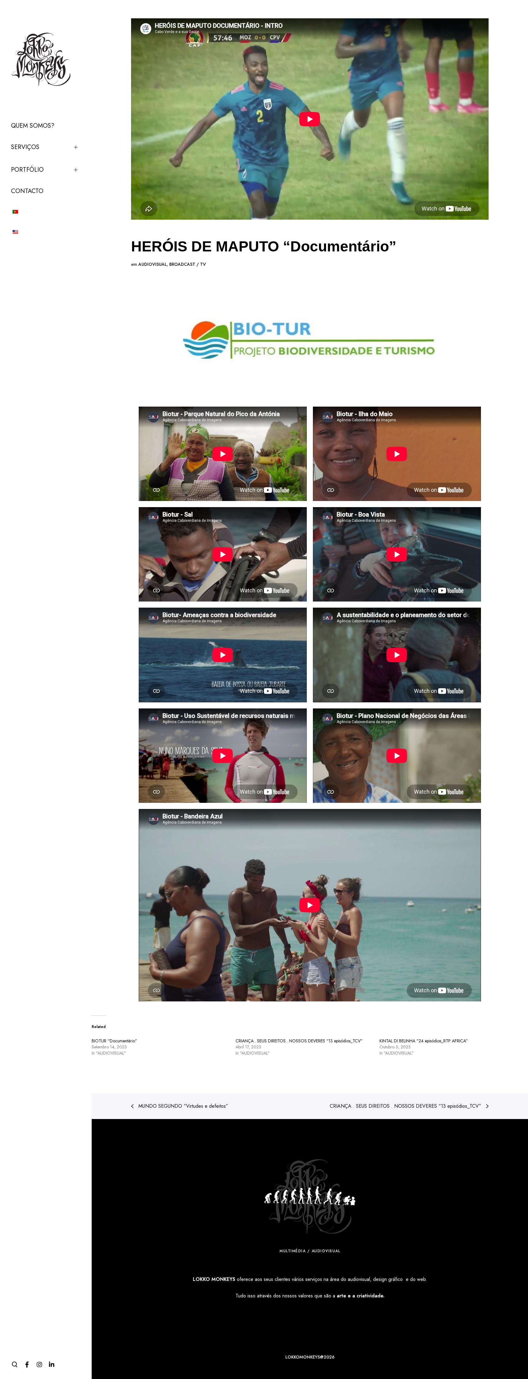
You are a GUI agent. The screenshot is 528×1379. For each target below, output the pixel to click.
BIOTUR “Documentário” (114, 1041)
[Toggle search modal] (14, 1364)
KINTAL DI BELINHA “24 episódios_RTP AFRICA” (424, 1041)
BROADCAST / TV (187, 264)
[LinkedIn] (51, 1364)
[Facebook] (27, 1364)
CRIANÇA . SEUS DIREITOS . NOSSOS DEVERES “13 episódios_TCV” (299, 1041)
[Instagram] (39, 1364)
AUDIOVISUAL (152, 264)
